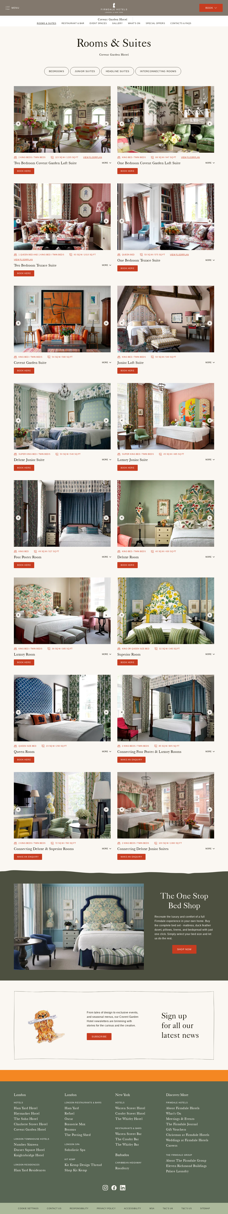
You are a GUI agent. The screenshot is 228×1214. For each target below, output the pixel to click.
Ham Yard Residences (30, 1170)
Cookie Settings (28, 1208)
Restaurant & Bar (73, 23)
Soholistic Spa (75, 1150)
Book (209, 8)
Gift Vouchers (176, 1129)
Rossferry (122, 1168)
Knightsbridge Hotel (29, 1155)
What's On (134, 23)
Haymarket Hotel (27, 1113)
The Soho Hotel (26, 1119)
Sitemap (205, 1208)
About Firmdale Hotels (183, 1108)
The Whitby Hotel (128, 1119)
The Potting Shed (78, 1135)
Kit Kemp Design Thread (83, 1165)
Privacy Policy (106, 1208)
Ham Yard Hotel (25, 1108)
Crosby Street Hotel (130, 1113)
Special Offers (155, 23)
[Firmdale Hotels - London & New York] (114, 8)
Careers (172, 1145)
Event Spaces (98, 23)
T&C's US (186, 1208)
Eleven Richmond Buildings (186, 1166)
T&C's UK (168, 1208)
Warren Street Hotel (130, 1108)
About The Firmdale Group (186, 1160)
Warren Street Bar (128, 1134)
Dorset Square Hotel (29, 1150)
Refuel (69, 1113)
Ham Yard (72, 1108)
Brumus (70, 1129)
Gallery (117, 23)
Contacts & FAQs (180, 23)
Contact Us (54, 1208)
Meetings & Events (180, 1119)
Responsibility (79, 1208)
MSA (152, 1208)
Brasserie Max (75, 1124)
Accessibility (132, 1208)
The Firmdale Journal (182, 1124)
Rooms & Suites (46, 23)
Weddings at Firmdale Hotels (187, 1140)
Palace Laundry (177, 1171)
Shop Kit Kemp (76, 1170)
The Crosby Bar (127, 1139)
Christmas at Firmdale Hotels (187, 1135)
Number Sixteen (26, 1144)
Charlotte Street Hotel (30, 1124)
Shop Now (184, 949)
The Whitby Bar (127, 1144)
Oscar (69, 1119)
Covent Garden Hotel (112, 19)
